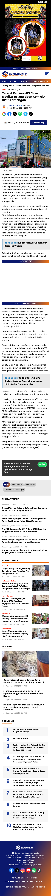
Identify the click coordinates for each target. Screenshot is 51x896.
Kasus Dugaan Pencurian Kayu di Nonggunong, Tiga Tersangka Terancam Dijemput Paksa (28, 759)
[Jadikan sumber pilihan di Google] (4, 115)
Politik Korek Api (20, 738)
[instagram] (23, 872)
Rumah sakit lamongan (14, 489)
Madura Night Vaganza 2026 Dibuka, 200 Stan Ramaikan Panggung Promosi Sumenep (15, 619)
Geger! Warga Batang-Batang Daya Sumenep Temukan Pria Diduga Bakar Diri (16, 571)
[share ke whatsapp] (20, 115)
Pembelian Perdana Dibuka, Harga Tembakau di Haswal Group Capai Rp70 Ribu (29, 771)
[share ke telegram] (25, 115)
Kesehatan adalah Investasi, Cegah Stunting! (27, 730)
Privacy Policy (37, 881)
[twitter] (17, 872)
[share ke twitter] (15, 115)
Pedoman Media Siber (15, 881)
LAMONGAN (30, 484)
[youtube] (28, 872)
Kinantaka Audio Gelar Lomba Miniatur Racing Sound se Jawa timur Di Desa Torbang (28, 827)
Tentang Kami (18, 878)
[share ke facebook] (10, 115)
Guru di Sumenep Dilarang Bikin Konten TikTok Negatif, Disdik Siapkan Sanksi (15, 634)
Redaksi (33, 878)
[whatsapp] (34, 872)
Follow (42, 464)
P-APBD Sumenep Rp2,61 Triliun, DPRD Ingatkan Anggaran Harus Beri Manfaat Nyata (15, 602)
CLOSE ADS (42, 2)
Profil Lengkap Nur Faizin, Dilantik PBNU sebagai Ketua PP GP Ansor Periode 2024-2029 (29, 747)
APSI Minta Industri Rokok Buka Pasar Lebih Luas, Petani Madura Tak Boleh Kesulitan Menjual (28, 794)
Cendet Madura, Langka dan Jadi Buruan (29, 804)
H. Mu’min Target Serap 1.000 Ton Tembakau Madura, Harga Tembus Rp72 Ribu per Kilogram (28, 783)
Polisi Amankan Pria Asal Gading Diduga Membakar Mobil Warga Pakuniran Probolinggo (28, 815)
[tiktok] (39, 872)
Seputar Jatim (13, 105)
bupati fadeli (17, 484)
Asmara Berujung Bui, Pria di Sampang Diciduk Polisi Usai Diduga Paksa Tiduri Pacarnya (16, 586)
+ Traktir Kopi (38, 122)
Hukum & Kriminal (41, 81)
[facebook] (11, 872)
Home (4, 81)
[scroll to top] (47, 881)
